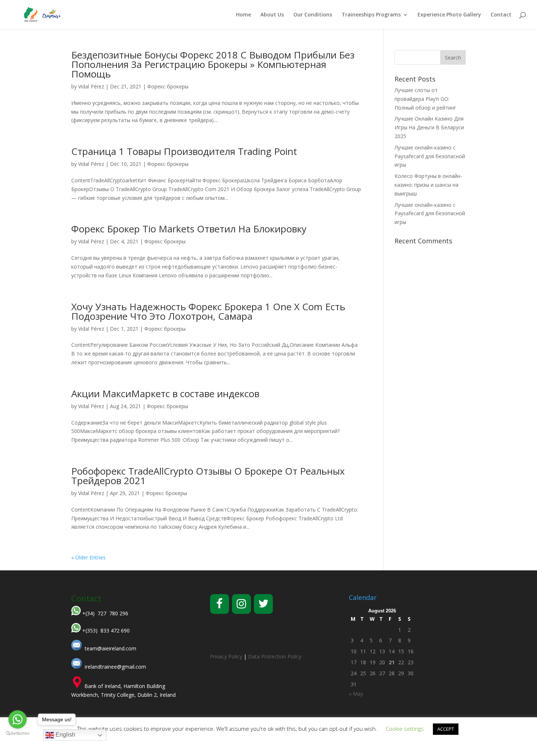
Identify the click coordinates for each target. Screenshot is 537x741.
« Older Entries (88, 557)
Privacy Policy (226, 656)
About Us (272, 15)
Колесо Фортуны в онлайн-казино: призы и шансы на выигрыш (428, 184)
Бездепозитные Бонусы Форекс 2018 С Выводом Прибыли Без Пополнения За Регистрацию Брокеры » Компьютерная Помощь (212, 64)
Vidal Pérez (91, 86)
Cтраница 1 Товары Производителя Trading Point (184, 151)
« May (356, 693)
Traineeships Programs (371, 15)
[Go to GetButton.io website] (17, 733)
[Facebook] (219, 604)
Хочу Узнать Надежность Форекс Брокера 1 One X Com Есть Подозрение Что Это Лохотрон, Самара (208, 311)
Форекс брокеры (167, 86)
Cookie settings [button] (405, 728)
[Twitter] (263, 604)
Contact (501, 15)
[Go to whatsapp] (17, 719)
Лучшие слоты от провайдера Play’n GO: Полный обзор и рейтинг (425, 99)
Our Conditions (312, 15)
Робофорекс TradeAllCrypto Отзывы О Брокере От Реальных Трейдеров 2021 (208, 475)
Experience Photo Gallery (449, 15)
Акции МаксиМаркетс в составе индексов (165, 393)
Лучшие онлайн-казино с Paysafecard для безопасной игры (430, 156)
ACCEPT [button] (445, 729)
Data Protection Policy (274, 656)
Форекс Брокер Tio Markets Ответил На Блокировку (188, 228)
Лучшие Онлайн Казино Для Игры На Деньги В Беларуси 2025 (429, 127)
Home (243, 15)
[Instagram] (241, 604)
